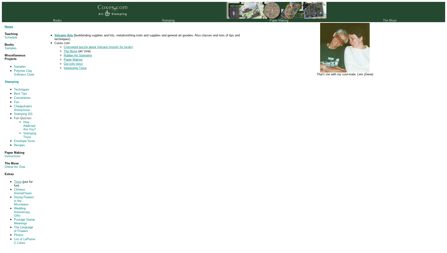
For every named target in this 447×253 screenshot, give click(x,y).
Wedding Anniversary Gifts (22, 212)
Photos (19, 235)
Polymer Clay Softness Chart (24, 72)
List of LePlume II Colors (24, 241)
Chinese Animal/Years (23, 191)
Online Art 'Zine (15, 167)
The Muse (70, 51)
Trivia (17, 182)
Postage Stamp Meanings (24, 221)
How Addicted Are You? (29, 125)
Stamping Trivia (29, 135)
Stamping (12, 81)
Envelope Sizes (24, 141)
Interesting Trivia (75, 68)
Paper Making (73, 59)
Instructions (12, 156)
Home (9, 26)
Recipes (19, 145)
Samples (11, 48)
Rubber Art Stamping (78, 55)
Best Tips (20, 93)
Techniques (21, 89)
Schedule (11, 37)
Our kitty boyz (73, 64)
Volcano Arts (63, 35)
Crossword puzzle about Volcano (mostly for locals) (98, 47)
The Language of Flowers (23, 229)
